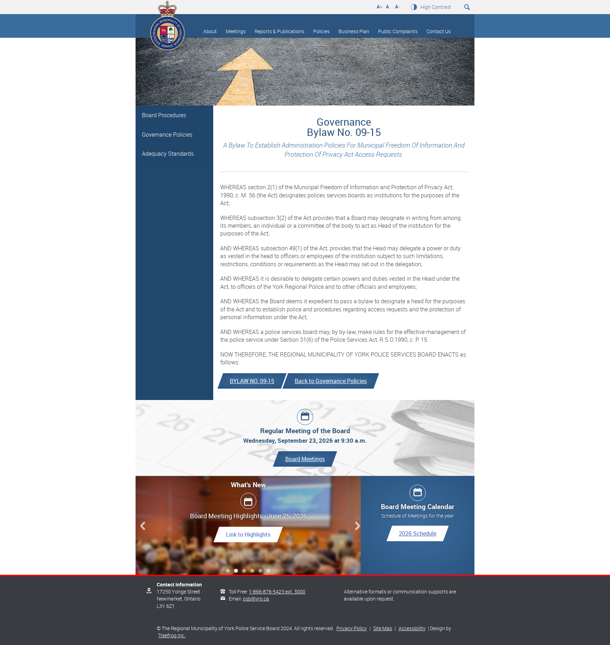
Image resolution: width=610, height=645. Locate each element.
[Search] (600, 8)
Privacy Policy (351, 628)
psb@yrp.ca (256, 598)
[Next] (356, 526)
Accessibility (412, 628)
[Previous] (141, 526)
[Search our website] (467, 6)
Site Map (382, 628)
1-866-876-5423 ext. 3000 (277, 591)
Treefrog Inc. (171, 635)
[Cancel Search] (514, 7)
